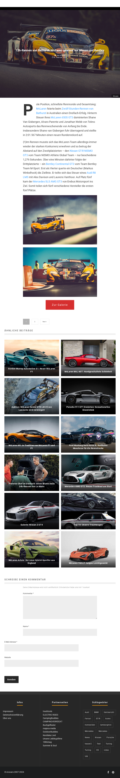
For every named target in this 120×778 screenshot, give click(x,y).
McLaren (41, 108)
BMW (96, 712)
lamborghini (106, 725)
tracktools (47, 711)
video (106, 750)
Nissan (98, 737)
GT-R (98, 719)
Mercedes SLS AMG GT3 (47, 181)
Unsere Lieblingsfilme (52, 738)
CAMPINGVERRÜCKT (52, 721)
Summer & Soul (50, 745)
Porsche (110, 737)
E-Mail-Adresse (10, 642)
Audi (87, 712)
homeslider (90, 725)
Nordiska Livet (49, 735)
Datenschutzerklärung (13, 715)
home (107, 719)
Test (99, 744)
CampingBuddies (50, 718)
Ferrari (88, 719)
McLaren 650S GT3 (62, 117)
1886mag (47, 742)
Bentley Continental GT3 (60, 163)
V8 (97, 750)
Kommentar (28, 593)
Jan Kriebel (61, 55)
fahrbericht (109, 712)
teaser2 (88, 744)
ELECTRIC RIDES (50, 715)
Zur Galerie (60, 304)
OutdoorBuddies (50, 732)
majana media (49, 728)
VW (86, 756)
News (87, 737)
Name (26, 626)
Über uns (7, 718)
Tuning (109, 744)
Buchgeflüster (49, 725)
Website (7, 657)
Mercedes (89, 731)
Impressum (8, 711)
